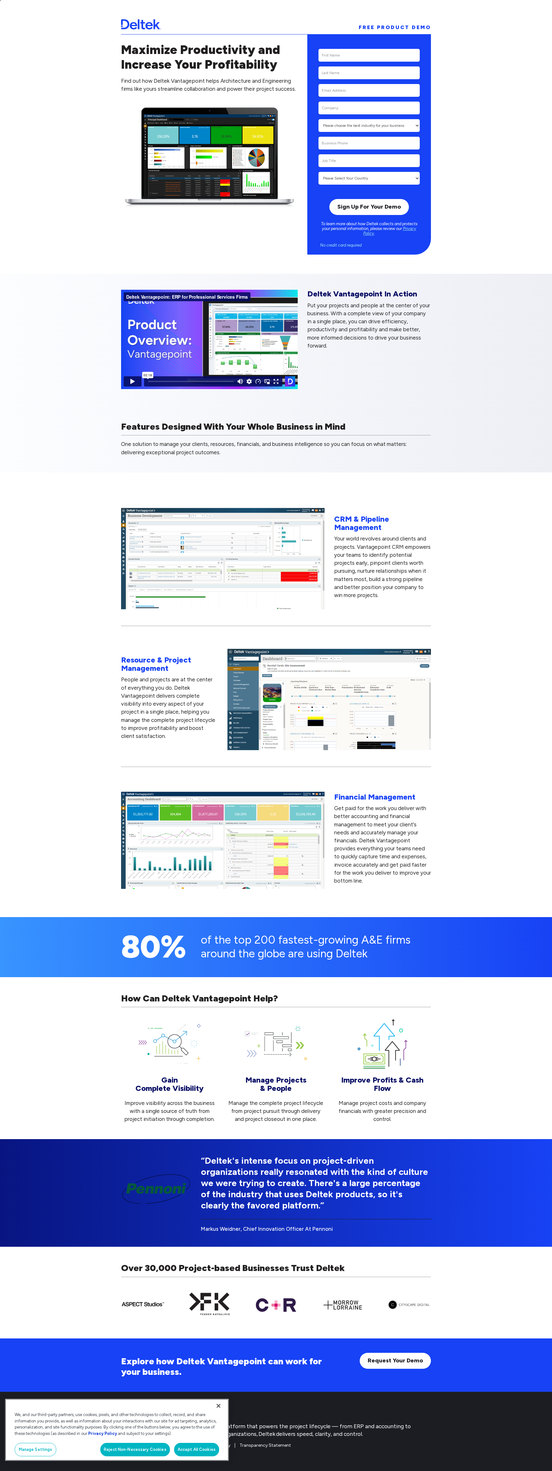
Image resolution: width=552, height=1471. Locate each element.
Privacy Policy (102, 1433)
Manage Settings (35, 1449)
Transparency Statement (265, 1445)
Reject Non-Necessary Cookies (135, 1449)
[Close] (218, 1406)
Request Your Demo (395, 1360)
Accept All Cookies (197, 1449)
